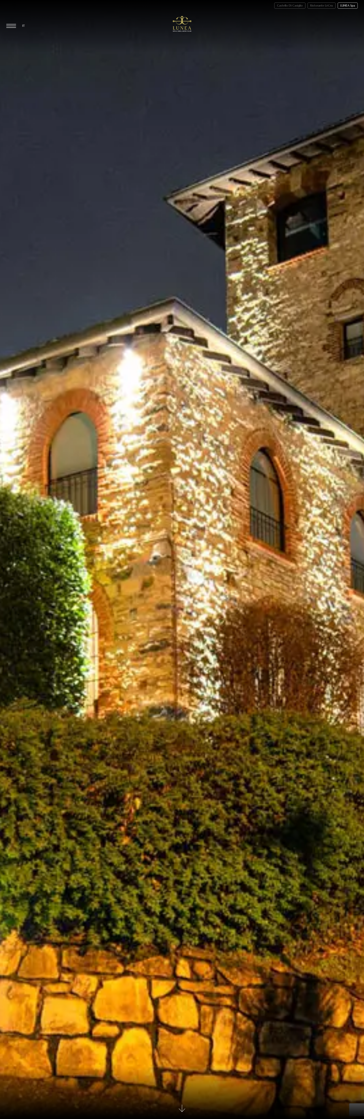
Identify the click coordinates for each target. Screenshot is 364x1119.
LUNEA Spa (347, 5)
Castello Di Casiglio (290, 5)
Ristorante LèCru (321, 5)
